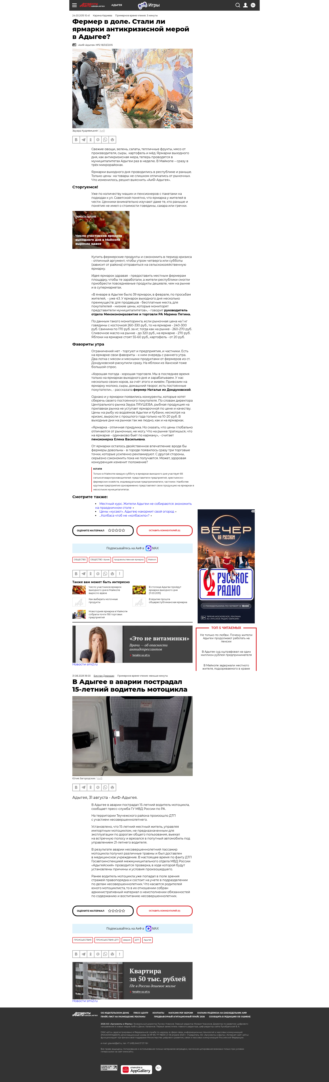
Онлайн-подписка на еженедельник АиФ (222, 1013)
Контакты (158, 1013)
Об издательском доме (115, 1013)
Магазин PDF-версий (180, 1013)
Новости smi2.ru (85, 664)
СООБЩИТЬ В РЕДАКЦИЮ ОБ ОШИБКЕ (230, 1016)
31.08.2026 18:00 (81, 675)
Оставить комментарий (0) (164, 530)
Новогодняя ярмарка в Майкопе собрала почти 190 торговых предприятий (108, 614)
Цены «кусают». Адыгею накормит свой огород (136, 511)
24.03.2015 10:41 (81, 15)
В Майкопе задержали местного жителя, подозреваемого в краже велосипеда (226, 669)
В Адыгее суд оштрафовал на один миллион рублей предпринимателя (226, 653)
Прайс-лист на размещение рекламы (123, 1016)
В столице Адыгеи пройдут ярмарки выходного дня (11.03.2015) (165, 590)
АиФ (102, 130)
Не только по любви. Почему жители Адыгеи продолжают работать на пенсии (226, 638)
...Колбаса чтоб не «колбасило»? (124, 515)
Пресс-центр (140, 1013)
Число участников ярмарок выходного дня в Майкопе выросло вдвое (105, 590)
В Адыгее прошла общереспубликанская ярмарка (168, 601)
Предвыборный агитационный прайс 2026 (179, 1016)
